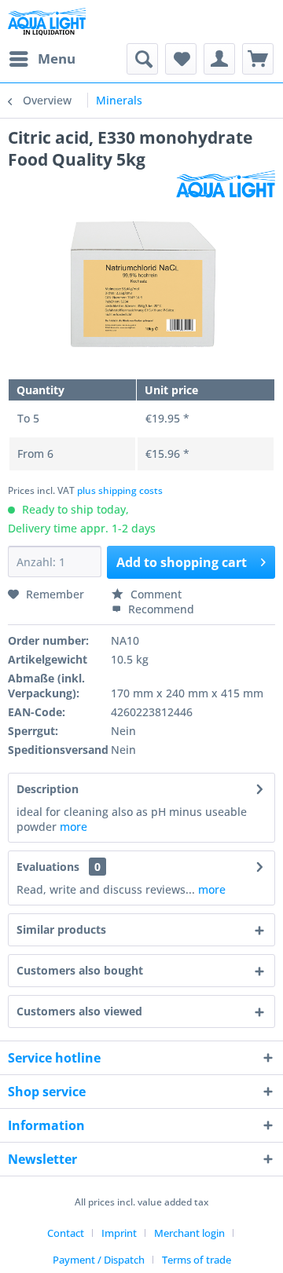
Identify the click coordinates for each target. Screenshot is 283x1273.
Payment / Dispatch (99, 1260)
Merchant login (189, 1233)
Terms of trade (196, 1260)
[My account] (219, 59)
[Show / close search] (142, 59)
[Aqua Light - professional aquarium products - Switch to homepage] (50, 21)
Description (48, 788)
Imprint (119, 1233)
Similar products (61, 929)
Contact (65, 1233)
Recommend (159, 609)
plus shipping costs (120, 490)
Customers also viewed (79, 1011)
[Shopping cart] (258, 59)
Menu (56, 58)
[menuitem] (41, 59)
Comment (154, 594)
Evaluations (48, 866)
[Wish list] (181, 59)
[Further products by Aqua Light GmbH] (225, 184)
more (73, 826)
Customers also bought (80, 970)
